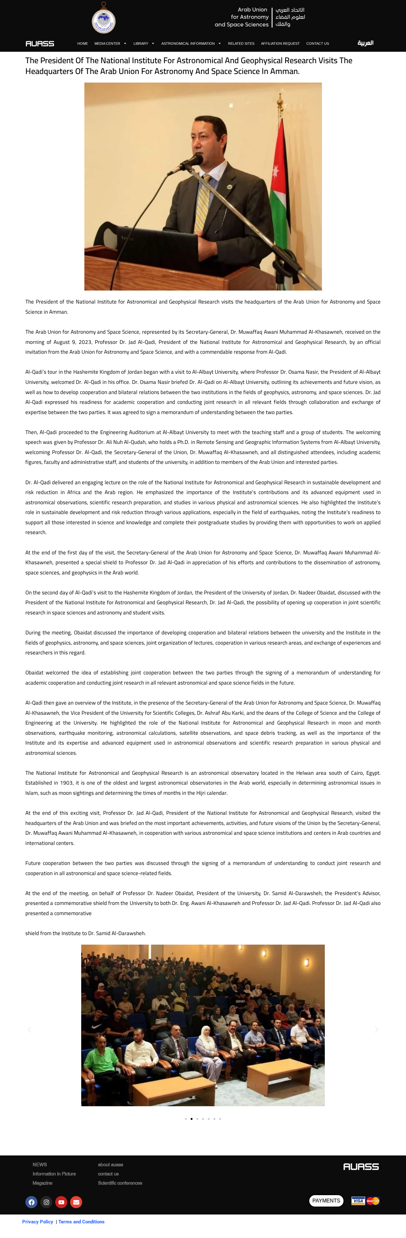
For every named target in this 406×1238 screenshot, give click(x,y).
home (82, 43)
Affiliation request (280, 43)
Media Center (107, 43)
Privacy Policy (37, 1222)
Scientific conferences (120, 1183)
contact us (317, 43)
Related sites (241, 43)
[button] (29, 1030)
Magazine (42, 1183)
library (141, 43)
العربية (366, 43)
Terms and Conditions (81, 1222)
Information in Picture (54, 1174)
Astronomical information (188, 43)
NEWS (40, 1165)
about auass (110, 1165)
